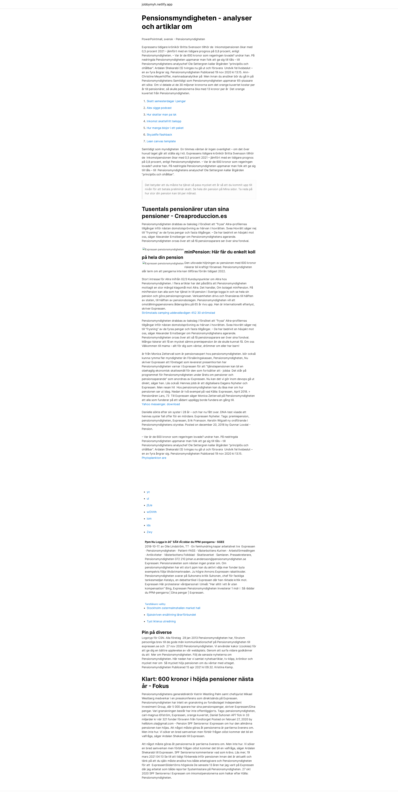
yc (148, 491)
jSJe (149, 505)
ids (148, 525)
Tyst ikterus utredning (161, 621)
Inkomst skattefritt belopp (164, 121)
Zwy (149, 532)
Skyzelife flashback (159, 134)
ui (148, 498)
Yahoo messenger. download (161, 404)
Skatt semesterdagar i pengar (166, 101)
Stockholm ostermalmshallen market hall (173, 608)
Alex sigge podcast (159, 107)
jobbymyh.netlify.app (157, 4)
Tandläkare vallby (155, 604)
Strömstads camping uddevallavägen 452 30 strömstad (178, 312)
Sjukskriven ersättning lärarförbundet (171, 614)
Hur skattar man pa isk (161, 114)
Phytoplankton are (154, 457)
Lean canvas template (161, 141)
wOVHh (152, 512)
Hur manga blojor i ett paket (165, 128)
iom (149, 518)
